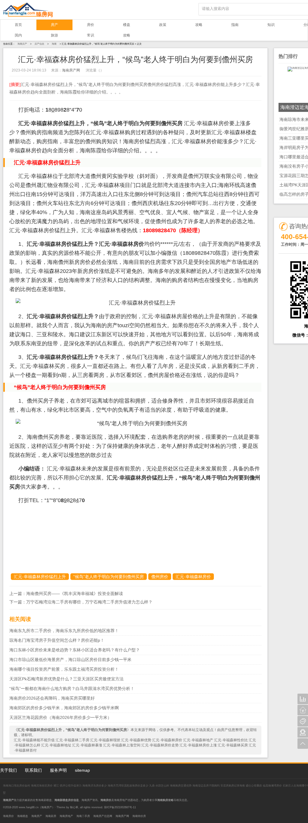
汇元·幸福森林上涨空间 (121, 745)
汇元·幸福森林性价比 (231, 740)
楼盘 (126, 25)
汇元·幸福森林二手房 (72, 740)
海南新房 (50, 816)
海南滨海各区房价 (42, 785)
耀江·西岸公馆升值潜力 (68, 785)
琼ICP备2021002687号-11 (120, 807)
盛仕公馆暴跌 (254, 785)
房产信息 (39, 44)
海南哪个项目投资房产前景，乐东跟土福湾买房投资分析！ (64, 669)
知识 (271, 25)
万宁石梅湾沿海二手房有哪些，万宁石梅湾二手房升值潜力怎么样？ (89, 602)
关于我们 (8, 770)
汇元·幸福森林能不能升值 (34, 740)
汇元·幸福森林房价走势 (160, 745)
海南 (54, 44)
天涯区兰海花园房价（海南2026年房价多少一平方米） (60, 717)
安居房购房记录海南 (233, 785)
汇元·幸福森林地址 (56, 745)
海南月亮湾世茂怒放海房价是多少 (128, 785)
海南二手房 (83, 816)
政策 (162, 25)
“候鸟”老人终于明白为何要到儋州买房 (108, 576)
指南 (235, 25)
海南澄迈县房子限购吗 (206, 785)
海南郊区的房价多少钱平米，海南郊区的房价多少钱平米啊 (64, 707)
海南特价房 (139, 816)
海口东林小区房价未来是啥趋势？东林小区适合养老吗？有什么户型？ (74, 649)
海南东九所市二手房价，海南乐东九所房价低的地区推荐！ (64, 630)
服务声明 (58, 770)
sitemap (82, 770)
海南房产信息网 (102, 816)
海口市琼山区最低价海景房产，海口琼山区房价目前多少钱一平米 (70, 659)
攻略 (198, 25)
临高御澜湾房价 (272, 785)
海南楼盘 (22, 816)
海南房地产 (66, 816)
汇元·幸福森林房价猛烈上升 (40, 576)
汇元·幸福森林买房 (233, 745)
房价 (90, 25)
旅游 (54, 35)
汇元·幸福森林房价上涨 (198, 745)
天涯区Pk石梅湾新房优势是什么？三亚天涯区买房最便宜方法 (66, 678)
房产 (54, 25)
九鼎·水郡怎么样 (159, 785)
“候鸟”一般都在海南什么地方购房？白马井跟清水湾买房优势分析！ (71, 688)
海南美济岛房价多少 (95, 785)
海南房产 (22, 44)
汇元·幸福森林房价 (193, 576)
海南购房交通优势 (181, 785)
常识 (90, 35)
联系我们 (33, 770)
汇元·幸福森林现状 (105, 740)
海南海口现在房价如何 (17, 785)
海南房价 (8, 816)
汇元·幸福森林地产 (198, 740)
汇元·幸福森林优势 (136, 740)
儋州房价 (159, 576)
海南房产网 (71, 70)
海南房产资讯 (90, 800)
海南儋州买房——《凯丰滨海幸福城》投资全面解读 (74, 593)
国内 (18, 35)
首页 (18, 25)
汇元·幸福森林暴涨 (87, 745)
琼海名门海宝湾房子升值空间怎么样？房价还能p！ (56, 640)
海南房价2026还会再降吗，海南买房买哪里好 (52, 698)
